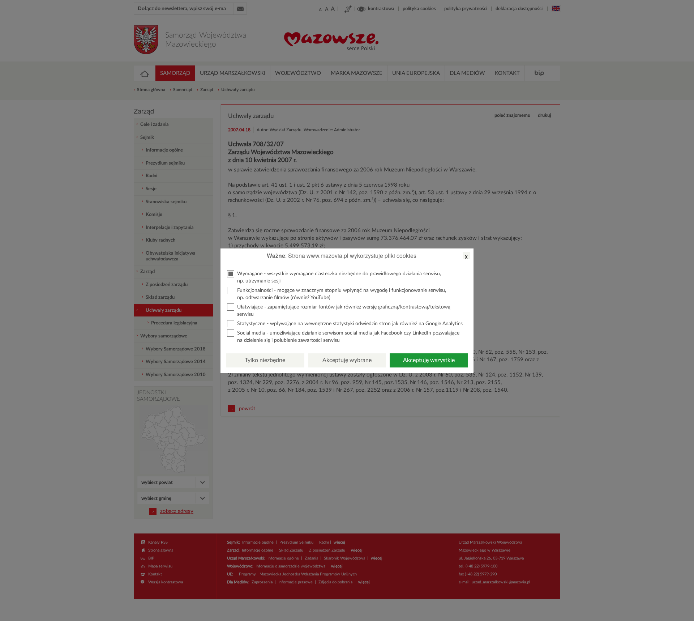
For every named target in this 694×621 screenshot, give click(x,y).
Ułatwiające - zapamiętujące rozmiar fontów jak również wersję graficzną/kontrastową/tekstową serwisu (343, 311)
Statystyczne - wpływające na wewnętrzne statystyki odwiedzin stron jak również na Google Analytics (350, 323)
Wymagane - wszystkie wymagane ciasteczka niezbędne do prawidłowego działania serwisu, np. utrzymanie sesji (339, 277)
